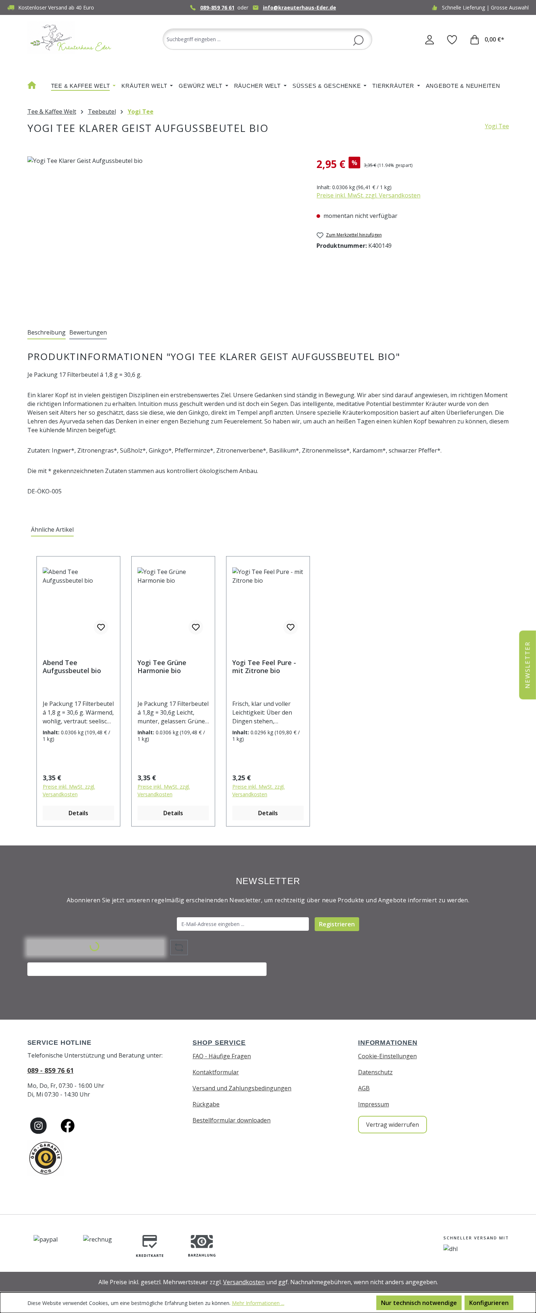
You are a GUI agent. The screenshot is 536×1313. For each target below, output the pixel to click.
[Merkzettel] (452, 39)
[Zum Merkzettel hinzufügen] (101, 627)
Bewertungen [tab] (88, 332)
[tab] (46, 332)
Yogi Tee (497, 126)
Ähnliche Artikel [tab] (52, 529)
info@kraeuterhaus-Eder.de (299, 7)
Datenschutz (375, 1072)
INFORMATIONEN (387, 1042)
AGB (364, 1088)
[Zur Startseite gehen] (71, 38)
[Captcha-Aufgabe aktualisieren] (179, 947)
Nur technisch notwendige (419, 1303)
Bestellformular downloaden (232, 1120)
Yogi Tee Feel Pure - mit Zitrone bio (264, 667)
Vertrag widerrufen (392, 1125)
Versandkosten (244, 1282)
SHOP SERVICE (219, 1042)
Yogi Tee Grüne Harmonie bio (161, 667)
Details (78, 813)
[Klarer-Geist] (164, 234)
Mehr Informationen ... (258, 1303)
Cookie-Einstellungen (387, 1056)
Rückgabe (206, 1104)
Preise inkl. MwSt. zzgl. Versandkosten (368, 195)
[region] (165, 234)
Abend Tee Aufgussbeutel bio (72, 667)
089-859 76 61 (217, 7)
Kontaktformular (216, 1072)
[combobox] (267, 39)
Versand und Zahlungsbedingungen (242, 1088)
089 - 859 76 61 (50, 1070)
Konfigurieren (489, 1303)
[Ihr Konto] (429, 39)
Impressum (373, 1104)
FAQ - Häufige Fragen (222, 1056)
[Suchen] (358, 40)
